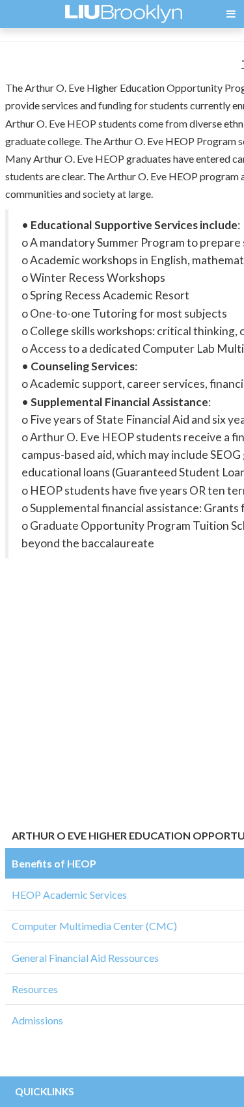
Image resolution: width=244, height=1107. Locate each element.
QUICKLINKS (44, 1091)
